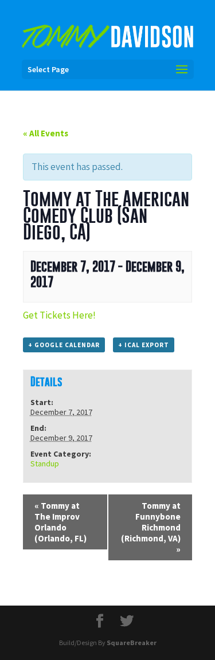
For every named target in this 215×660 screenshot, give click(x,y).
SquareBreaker (132, 642)
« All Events (45, 133)
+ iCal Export (143, 345)
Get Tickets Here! (59, 315)
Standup (44, 463)
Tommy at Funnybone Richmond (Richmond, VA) (151, 527)
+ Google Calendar (64, 345)
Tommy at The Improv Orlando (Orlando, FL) (60, 522)
